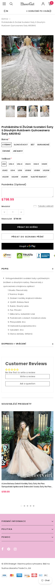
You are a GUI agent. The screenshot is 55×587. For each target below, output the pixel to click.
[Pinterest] (8, 549)
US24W (15, 176)
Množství (6, 206)
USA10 (44, 164)
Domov (5, 19)
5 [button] (33, 506)
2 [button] (24, 506)
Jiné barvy (18, 151)
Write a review (27, 376)
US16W (28, 170)
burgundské (43, 144)
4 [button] (30, 506)
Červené (6, 151)
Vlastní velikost (39, 176)
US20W (46, 170)
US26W (24, 176)
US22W (5, 176)
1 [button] (21, 506)
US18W (37, 170)
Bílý (32, 144)
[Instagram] (15, 549)
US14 (13, 170)
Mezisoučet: (7, 218)
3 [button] (27, 506)
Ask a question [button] (27, 383)
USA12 (4, 170)
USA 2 (11, 164)
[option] (27, 67)
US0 (4, 164)
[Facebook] (3, 549)
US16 (20, 170)
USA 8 (36, 164)
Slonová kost (21, 144)
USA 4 (19, 164)
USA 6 (28, 164)
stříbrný (6, 144)
